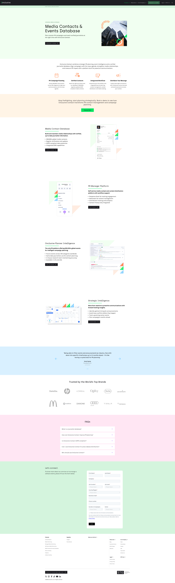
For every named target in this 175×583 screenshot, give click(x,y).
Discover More (87, 110)
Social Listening (48, 550)
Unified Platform (48, 539)
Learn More (93, 321)
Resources (133, 2)
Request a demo (154, 2)
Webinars (111, 548)
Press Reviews (69, 541)
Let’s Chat (93, 207)
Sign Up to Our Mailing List (55, 572)
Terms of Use (112, 563)
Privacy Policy (112, 561)
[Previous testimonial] (55, 359)
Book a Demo (50, 149)
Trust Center (123, 550)
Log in (163, 2)
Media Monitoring (48, 541)
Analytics (47, 552)
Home (46, 6)
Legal (111, 557)
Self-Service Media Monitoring (50, 546)
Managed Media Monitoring (50, 544)
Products (126, 2)
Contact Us (123, 552)
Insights (68, 539)
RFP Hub (122, 557)
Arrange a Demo (51, 43)
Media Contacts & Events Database (52, 548)
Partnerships (123, 544)
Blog (110, 541)
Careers (122, 546)
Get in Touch (50, 264)
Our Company (141, 2)
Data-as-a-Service (92, 537)
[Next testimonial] (119, 359)
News (121, 541)
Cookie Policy (112, 559)
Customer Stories (113, 544)
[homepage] (9, 3)
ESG (121, 548)
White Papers (112, 546)
